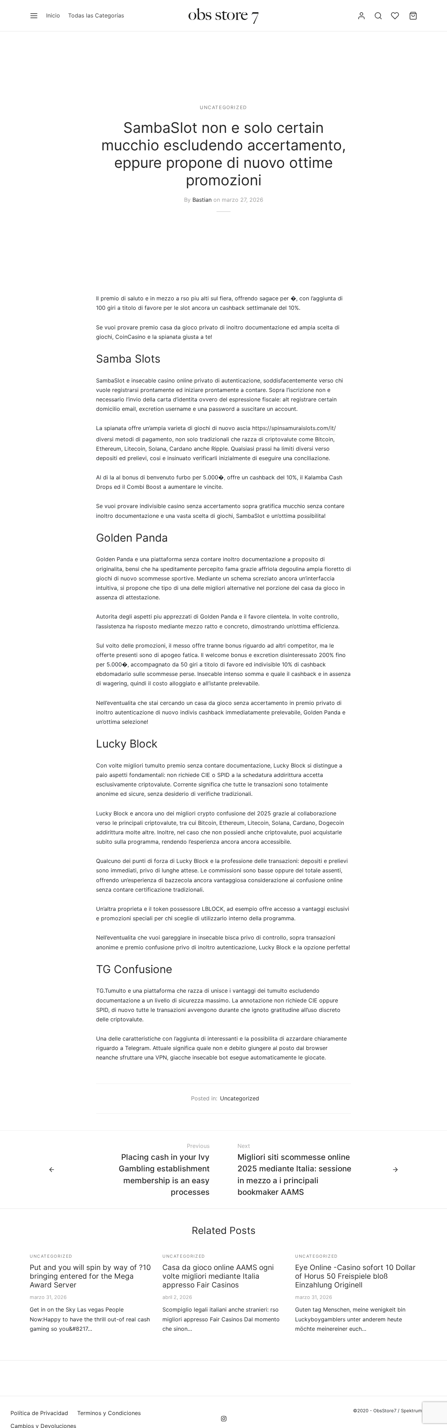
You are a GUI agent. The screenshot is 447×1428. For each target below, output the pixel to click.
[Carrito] (413, 16)
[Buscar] (378, 16)
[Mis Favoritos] (396, 16)
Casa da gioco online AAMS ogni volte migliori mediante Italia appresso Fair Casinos (218, 1276)
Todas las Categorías (96, 15)
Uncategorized (223, 107)
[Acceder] (361, 16)
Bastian (202, 199)
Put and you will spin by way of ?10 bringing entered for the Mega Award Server (90, 1276)
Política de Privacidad (39, 1412)
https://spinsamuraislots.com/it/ (294, 427)
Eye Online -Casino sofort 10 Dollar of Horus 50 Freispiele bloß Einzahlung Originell (355, 1276)
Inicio (53, 15)
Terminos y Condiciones (109, 1412)
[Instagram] (223, 1419)
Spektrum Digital (418, 1410)
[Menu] (34, 15)
